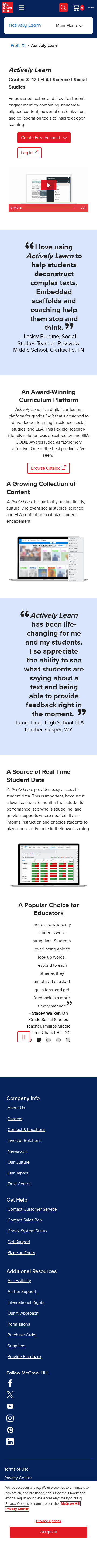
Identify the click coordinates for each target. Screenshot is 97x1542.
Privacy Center (18, 1478)
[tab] (39, 1040)
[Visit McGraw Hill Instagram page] (10, 1417)
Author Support (22, 1291)
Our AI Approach (23, 1313)
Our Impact (18, 1173)
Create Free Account (40, 138)
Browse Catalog (46, 468)
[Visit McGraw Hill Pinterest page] (10, 1429)
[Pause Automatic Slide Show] (23, 1036)
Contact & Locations (26, 1130)
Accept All (48, 1532)
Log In (27, 153)
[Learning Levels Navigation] (21, 7)
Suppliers (16, 1346)
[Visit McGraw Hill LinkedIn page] (10, 1441)
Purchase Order (22, 1335)
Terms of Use (16, 1469)
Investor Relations (24, 1140)
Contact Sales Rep (25, 1220)
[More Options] (91, 7)
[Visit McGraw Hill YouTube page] (10, 1406)
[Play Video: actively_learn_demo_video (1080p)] (48, 185)
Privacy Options (48, 1521)
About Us (16, 1108)
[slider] (48, 208)
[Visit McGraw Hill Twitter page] (10, 1394)
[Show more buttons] (83, 208)
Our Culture (19, 1162)
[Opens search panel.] (63, 7)
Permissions (19, 1324)
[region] (48, 1511)
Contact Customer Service (32, 1209)
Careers (15, 1119)
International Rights (26, 1302)
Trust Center (19, 1184)
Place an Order (21, 1253)
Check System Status (27, 1231)
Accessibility (19, 1281)
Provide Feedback (24, 1357)
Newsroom (18, 1151)
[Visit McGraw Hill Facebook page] (10, 1382)
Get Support (19, 1242)
